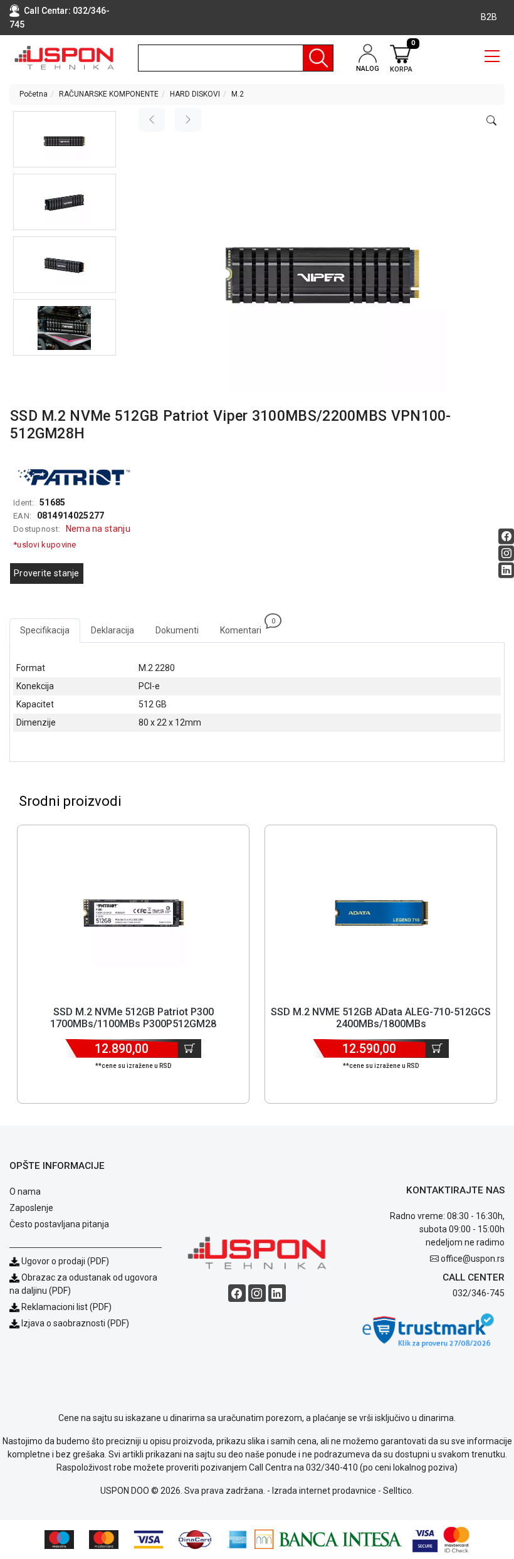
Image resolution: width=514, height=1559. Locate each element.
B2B (489, 17)
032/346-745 (479, 1293)
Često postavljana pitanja (59, 1224)
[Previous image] (152, 120)
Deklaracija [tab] (112, 630)
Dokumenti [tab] (177, 630)
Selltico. (398, 1491)
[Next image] (188, 120)
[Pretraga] (318, 58)
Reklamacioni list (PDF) (65, 1307)
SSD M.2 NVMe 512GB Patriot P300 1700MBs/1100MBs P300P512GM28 (133, 1018)
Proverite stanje (47, 573)
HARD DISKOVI (195, 94)
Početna (33, 94)
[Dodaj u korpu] (189, 1048)
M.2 (237, 94)
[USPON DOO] (64, 58)
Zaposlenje (31, 1208)
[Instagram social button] (506, 553)
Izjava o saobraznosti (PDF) (75, 1323)
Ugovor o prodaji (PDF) (64, 1261)
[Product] (133, 913)
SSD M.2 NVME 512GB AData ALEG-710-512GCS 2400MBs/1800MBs (381, 1018)
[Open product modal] (491, 121)
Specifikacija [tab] (45, 630)
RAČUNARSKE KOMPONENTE (109, 94)
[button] (64, 139)
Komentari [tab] (246, 626)
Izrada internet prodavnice (324, 1491)
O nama (25, 1191)
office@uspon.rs (473, 1259)
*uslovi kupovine (44, 544)
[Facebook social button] (506, 536)
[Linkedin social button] (506, 570)
